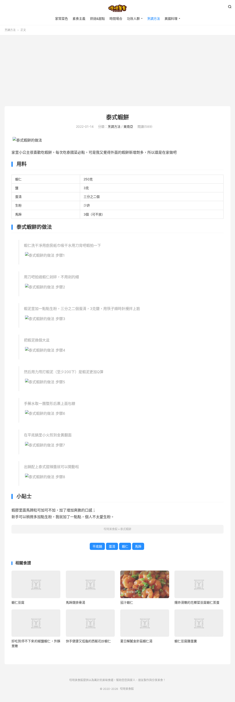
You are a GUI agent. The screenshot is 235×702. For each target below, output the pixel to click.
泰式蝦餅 (117, 117)
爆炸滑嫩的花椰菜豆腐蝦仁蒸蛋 (196, 602)
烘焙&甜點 (97, 18)
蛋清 (112, 546)
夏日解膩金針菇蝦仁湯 (136, 641)
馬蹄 (138, 546)
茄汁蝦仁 (126, 602)
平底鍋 (97, 546)
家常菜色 (61, 18)
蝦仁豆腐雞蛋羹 (185, 641)
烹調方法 (153, 18)
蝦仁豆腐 (17, 602)
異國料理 (171, 18)
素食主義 (79, 18)
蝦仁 (125, 546)
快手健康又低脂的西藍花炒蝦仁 (88, 641)
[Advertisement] (117, 72)
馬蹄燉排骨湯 (75, 602)
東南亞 (128, 126)
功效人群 (133, 18)
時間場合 (115, 18)
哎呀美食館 (117, 8)
